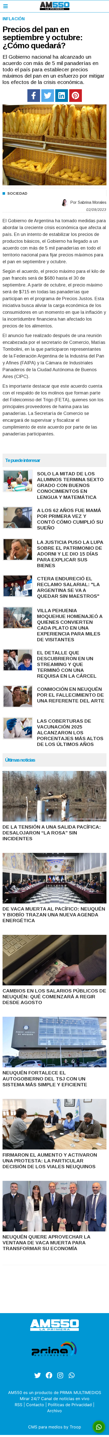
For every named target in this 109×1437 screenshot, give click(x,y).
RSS (18, 1404)
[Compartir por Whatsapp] (99, 1427)
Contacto (35, 1404)
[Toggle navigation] (5, 6)
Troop (75, 1426)
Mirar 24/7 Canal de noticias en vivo (54, 1398)
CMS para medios (45, 1426)
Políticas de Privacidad (70, 1404)
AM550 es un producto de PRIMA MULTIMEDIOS (54, 1392)
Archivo (54, 1410)
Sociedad (17, 193)
